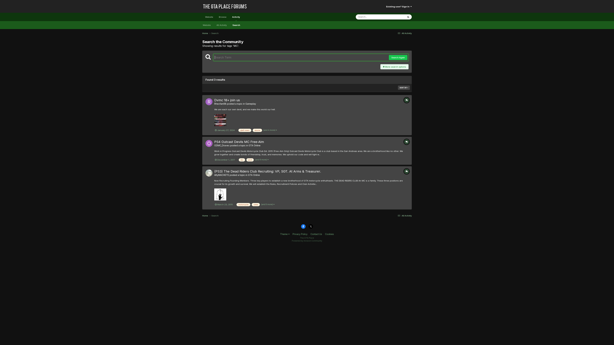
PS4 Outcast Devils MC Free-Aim (239, 142)
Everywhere (394, 17)
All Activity (221, 25)
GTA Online (254, 145)
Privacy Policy (300, 234)
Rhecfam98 (220, 103)
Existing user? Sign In (398, 6)
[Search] (408, 16)
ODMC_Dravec (222, 145)
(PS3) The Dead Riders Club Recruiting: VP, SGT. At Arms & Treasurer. (267, 171)
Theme (284, 234)
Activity (236, 17)
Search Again (398, 57)
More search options (395, 66)
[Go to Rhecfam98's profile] (209, 101)
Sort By (403, 88)
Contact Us (316, 234)
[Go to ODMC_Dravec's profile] (209, 143)
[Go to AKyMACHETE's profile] (209, 172)
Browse (222, 17)
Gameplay (250, 103)
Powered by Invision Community (307, 241)
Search (236, 25)
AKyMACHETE (221, 175)
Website (209, 17)
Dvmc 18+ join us (227, 100)
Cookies (329, 234)
